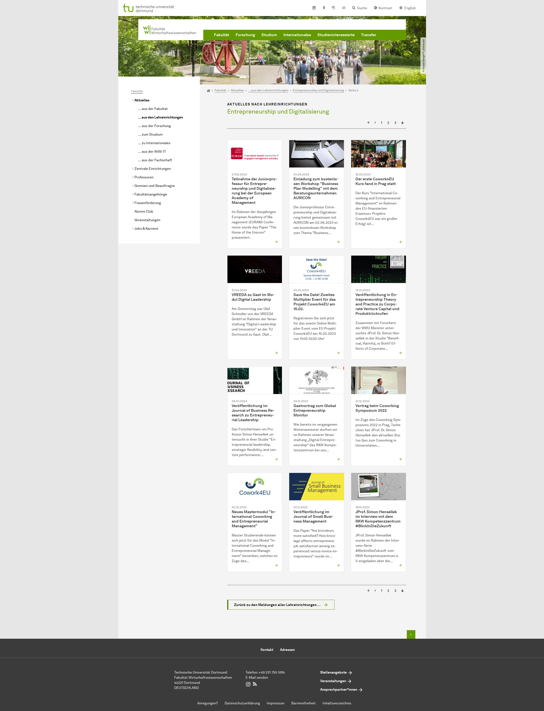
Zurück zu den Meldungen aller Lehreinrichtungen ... (277, 605)
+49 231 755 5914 (272, 672)
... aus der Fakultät (153, 109)
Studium (269, 35)
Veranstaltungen (147, 220)
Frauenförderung (147, 203)
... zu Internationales (154, 143)
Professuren (143, 177)
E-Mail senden (257, 677)
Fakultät (221, 35)
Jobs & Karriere (146, 229)
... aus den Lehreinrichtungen (160, 117)
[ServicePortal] (333, 8)
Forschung (245, 35)
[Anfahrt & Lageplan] (323, 8)
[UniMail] (344, 8)
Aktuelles (141, 100)
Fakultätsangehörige (150, 194)
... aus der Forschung (154, 126)
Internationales (297, 35)
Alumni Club (143, 211)
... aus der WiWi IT (152, 152)
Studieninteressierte (336, 35)
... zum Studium (150, 134)
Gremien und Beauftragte (154, 186)
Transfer (368, 35)
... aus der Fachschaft (155, 160)
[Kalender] (314, 8)
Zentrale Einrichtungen (152, 169)
